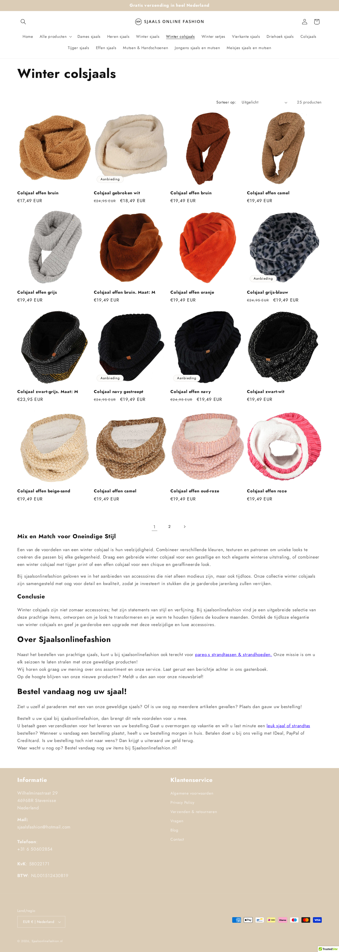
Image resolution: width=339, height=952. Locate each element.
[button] (23, 22)
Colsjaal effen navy (190, 391)
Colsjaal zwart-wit (266, 391)
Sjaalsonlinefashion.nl (47, 941)
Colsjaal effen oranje (192, 292)
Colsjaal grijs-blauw (267, 292)
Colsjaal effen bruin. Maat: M (124, 292)
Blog (174, 830)
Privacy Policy (182, 802)
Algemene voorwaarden (191, 793)
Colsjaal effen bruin (38, 193)
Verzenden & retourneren (193, 811)
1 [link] (154, 526)
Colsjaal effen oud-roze (194, 491)
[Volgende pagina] (184, 526)
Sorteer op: (226, 102)
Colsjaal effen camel (268, 193)
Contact (177, 839)
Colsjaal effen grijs (37, 292)
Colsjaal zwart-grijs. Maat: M (47, 391)
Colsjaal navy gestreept (118, 391)
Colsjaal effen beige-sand (43, 491)
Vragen (176, 821)
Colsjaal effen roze (267, 491)
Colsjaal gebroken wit (117, 193)
